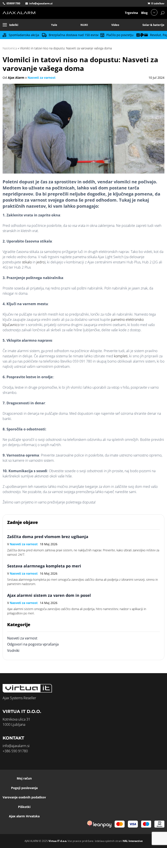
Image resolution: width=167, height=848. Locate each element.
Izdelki (13, 25)
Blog (144, 13)
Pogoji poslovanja (24, 788)
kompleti (121, 356)
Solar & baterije (153, 25)
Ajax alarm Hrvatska (24, 816)
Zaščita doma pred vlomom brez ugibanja (47, 536)
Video (115, 25)
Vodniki (13, 650)
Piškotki (24, 807)
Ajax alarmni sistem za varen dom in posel (49, 595)
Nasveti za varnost (41, 77)
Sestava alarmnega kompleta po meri (44, 566)
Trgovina (131, 13)
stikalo (27, 262)
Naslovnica (10, 48)
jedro (40, 262)
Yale (54, 25)
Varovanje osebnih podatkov (24, 797)
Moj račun (24, 778)
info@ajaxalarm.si (41, 3)
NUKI (84, 25)
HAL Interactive (133, 841)
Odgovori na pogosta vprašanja (33, 644)
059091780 (13, 3)
